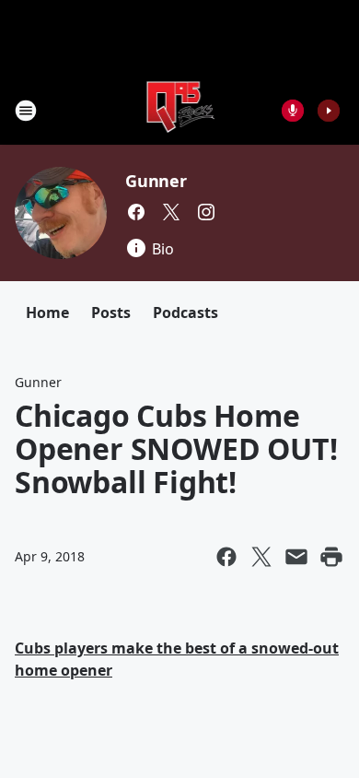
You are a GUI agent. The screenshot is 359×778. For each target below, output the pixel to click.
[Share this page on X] (261, 557)
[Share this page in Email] (296, 557)
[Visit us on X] (171, 212)
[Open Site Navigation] (26, 111)
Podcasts (185, 312)
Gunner (156, 181)
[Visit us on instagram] (206, 212)
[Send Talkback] (293, 111)
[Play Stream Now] (329, 111)
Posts (111, 312)
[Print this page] (331, 557)
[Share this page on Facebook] (226, 557)
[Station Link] (180, 110)
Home (47, 312)
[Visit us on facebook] (136, 212)
